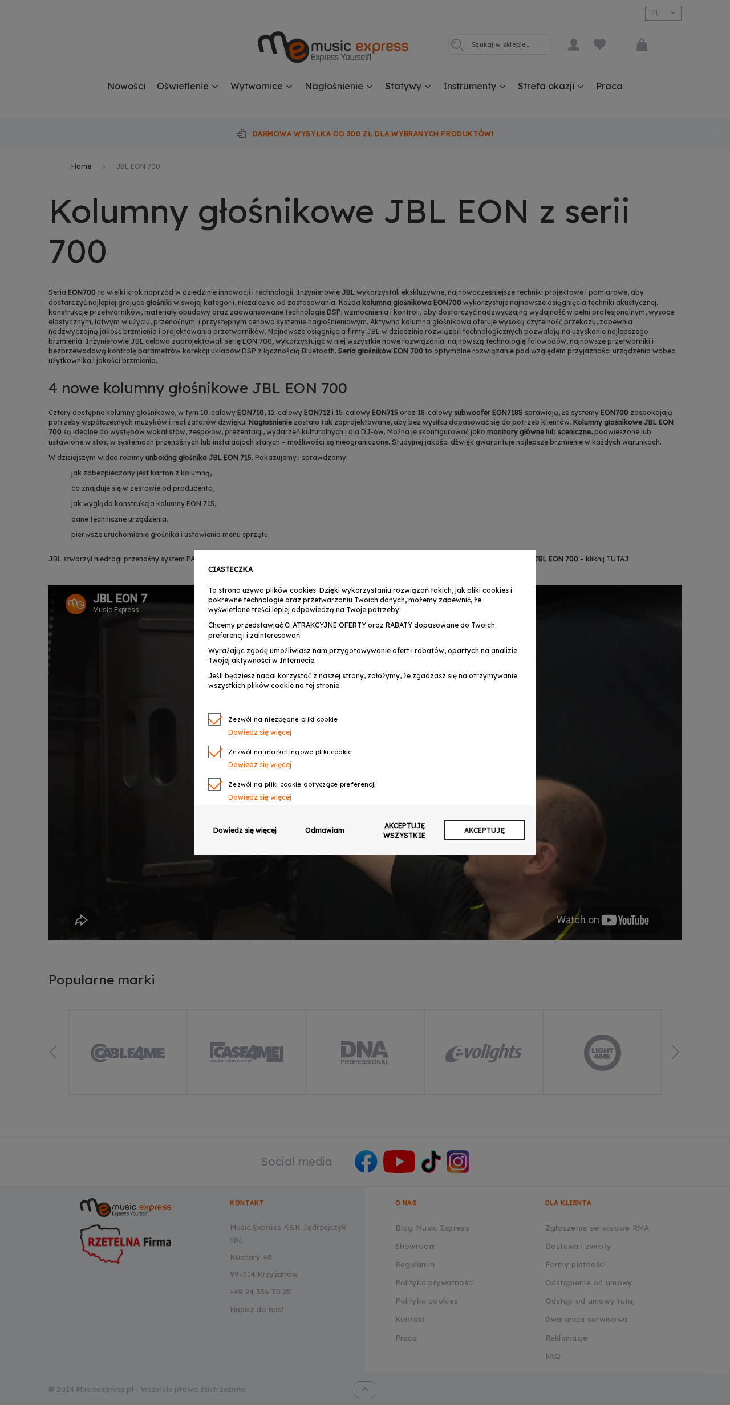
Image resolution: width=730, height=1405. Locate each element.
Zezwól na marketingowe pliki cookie (290, 752)
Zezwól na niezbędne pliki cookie (283, 719)
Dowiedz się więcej (245, 830)
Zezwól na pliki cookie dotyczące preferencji (302, 784)
